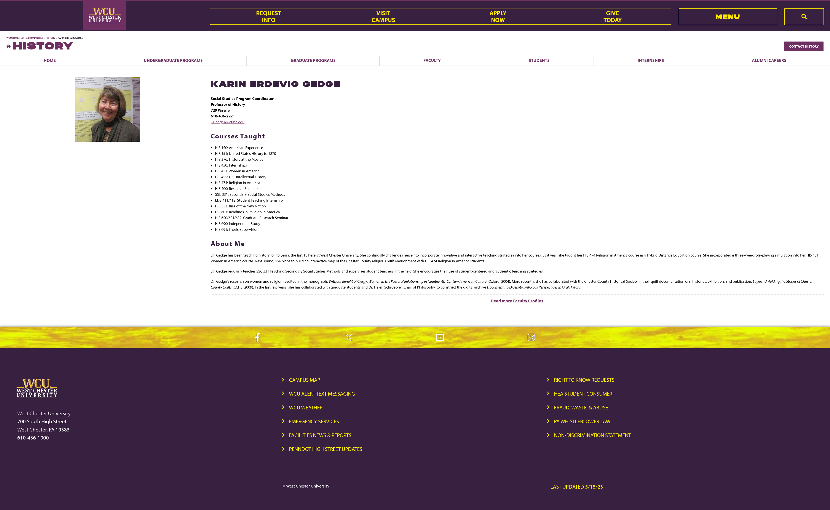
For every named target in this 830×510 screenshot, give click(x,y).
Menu (727, 17)
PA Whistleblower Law (582, 421)
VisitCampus (383, 16)
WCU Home (12, 37)
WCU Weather (305, 407)
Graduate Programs (313, 60)
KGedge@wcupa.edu (227, 121)
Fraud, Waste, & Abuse (581, 407)
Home (50, 60)
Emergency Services (314, 421)
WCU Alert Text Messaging (322, 393)
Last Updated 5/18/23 (576, 486)
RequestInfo (268, 16)
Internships (651, 60)
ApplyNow (498, 16)
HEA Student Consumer (583, 393)
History (50, 37)
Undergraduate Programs (173, 60)
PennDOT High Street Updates (325, 449)
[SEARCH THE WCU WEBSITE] (804, 16)
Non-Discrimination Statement (592, 435)
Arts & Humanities (32, 37)
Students (539, 60)
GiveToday (612, 16)
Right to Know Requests (584, 379)
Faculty (432, 60)
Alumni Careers (769, 60)
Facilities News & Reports (320, 435)
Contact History (804, 46)
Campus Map (304, 379)
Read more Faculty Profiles (517, 300)
